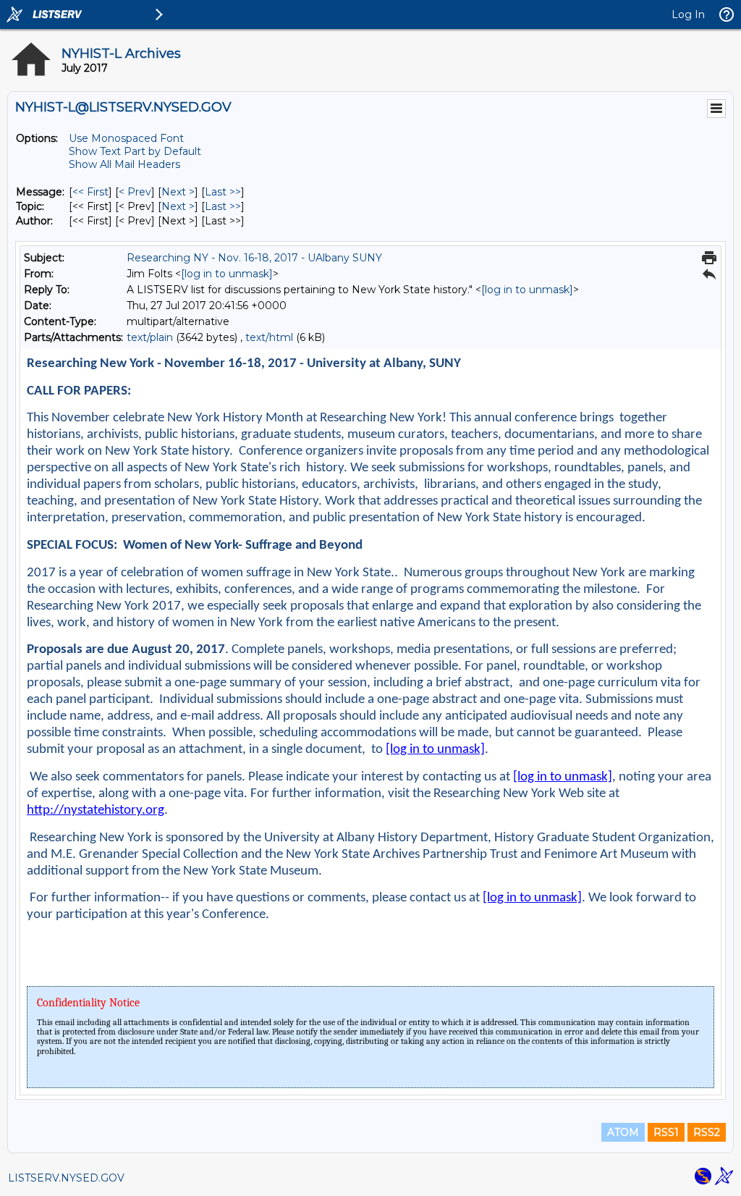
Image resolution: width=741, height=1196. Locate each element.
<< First (90, 191)
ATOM (623, 1132)
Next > (178, 191)
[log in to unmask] (227, 273)
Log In (688, 14)
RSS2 (706, 1132)
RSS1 (666, 1132)
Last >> (223, 191)
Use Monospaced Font (126, 138)
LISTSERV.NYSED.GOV (66, 1177)
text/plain (150, 337)
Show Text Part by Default (135, 151)
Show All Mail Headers (124, 164)
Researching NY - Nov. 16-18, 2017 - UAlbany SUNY (254, 257)
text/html (269, 337)
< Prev (135, 191)
